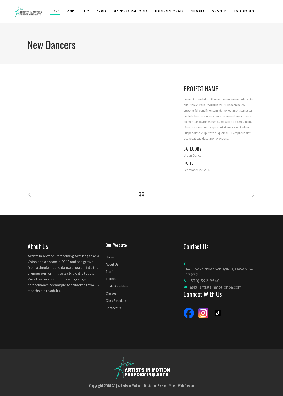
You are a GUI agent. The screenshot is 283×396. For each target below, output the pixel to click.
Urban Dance (192, 155)
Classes (111, 293)
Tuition (111, 279)
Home (110, 257)
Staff (109, 271)
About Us (112, 264)
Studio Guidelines (118, 286)
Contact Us (113, 308)
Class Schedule (116, 300)
